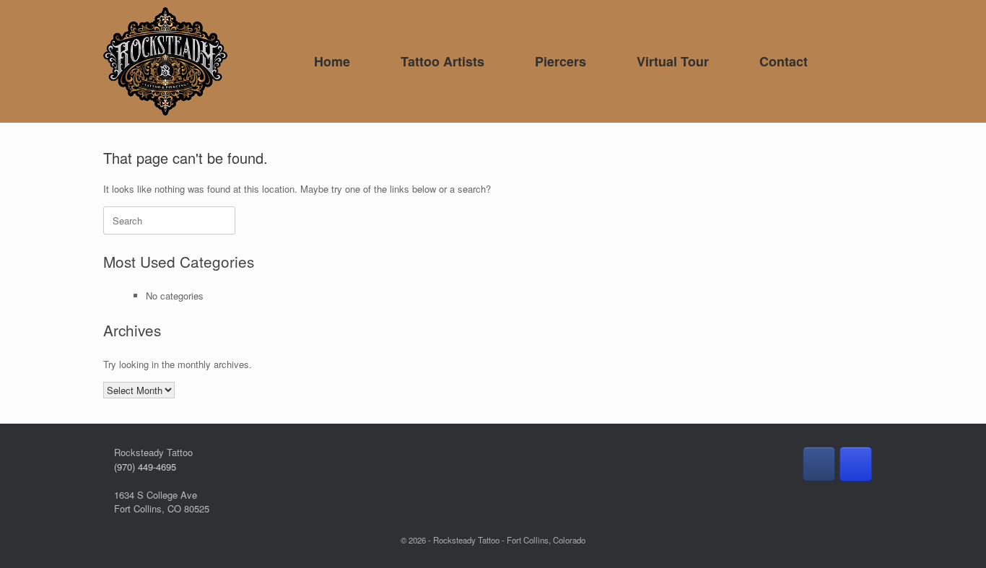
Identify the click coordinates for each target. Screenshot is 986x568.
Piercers (560, 61)
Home (332, 61)
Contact (783, 61)
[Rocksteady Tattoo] (165, 61)
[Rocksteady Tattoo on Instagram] (855, 464)
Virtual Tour (673, 61)
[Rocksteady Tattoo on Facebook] (819, 464)
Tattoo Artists (442, 61)
